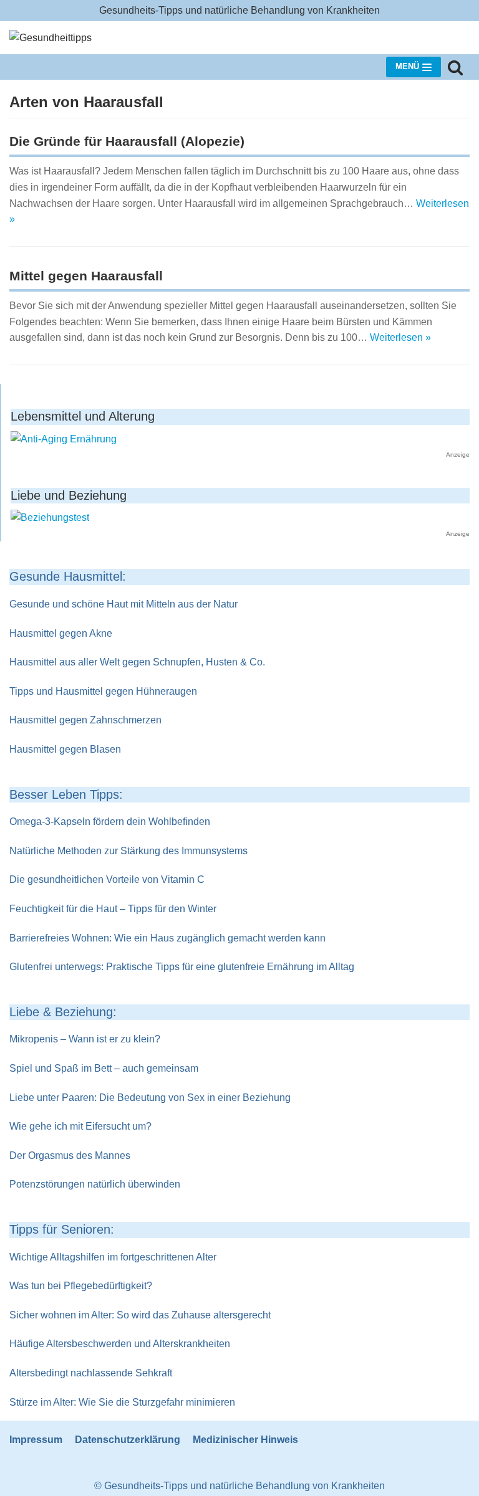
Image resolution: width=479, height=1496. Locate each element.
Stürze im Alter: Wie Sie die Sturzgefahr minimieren (122, 1402)
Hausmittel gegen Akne (60, 633)
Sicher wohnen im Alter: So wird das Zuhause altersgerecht (140, 1315)
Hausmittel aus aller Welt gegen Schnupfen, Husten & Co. (137, 662)
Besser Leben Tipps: (66, 794)
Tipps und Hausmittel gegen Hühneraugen (103, 691)
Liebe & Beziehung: (63, 1012)
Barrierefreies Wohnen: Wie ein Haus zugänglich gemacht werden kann (167, 938)
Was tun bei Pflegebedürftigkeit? (80, 1285)
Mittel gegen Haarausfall (86, 276)
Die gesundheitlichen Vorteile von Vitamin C (107, 879)
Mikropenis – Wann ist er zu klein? (84, 1039)
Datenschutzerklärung (127, 1439)
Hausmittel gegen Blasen (65, 749)
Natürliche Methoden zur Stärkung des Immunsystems (128, 851)
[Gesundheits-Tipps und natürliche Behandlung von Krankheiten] (50, 38)
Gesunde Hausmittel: (67, 576)
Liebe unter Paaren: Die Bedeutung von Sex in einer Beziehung (150, 1097)
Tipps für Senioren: (61, 1229)
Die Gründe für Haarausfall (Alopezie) (126, 141)
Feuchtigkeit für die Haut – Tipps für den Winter (112, 908)
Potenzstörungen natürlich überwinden (94, 1184)
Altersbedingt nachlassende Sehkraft (90, 1373)
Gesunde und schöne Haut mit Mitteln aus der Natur (123, 604)
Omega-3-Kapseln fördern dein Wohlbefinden (109, 821)
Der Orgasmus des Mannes (69, 1155)
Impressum (35, 1439)
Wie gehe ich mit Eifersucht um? (80, 1126)
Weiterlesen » (400, 337)
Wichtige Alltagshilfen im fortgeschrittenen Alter (112, 1257)
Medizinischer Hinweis (245, 1439)
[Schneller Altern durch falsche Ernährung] (64, 439)
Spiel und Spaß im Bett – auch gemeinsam (103, 1068)
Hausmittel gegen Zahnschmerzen (85, 720)
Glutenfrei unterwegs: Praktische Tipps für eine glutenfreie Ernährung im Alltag (181, 966)
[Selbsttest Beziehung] (50, 517)
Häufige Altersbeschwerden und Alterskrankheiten (119, 1343)
